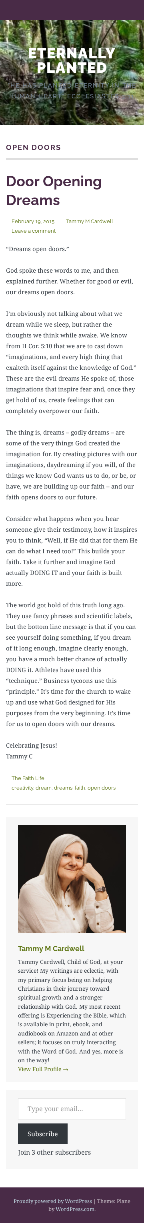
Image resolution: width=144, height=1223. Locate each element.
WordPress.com (75, 1209)
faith (80, 788)
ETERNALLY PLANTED (72, 60)
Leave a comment (34, 231)
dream (44, 788)
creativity (22, 788)
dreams (63, 788)
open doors (102, 788)
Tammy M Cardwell (89, 221)
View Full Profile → (43, 1069)
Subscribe (43, 1133)
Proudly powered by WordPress (53, 1201)
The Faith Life (28, 778)
